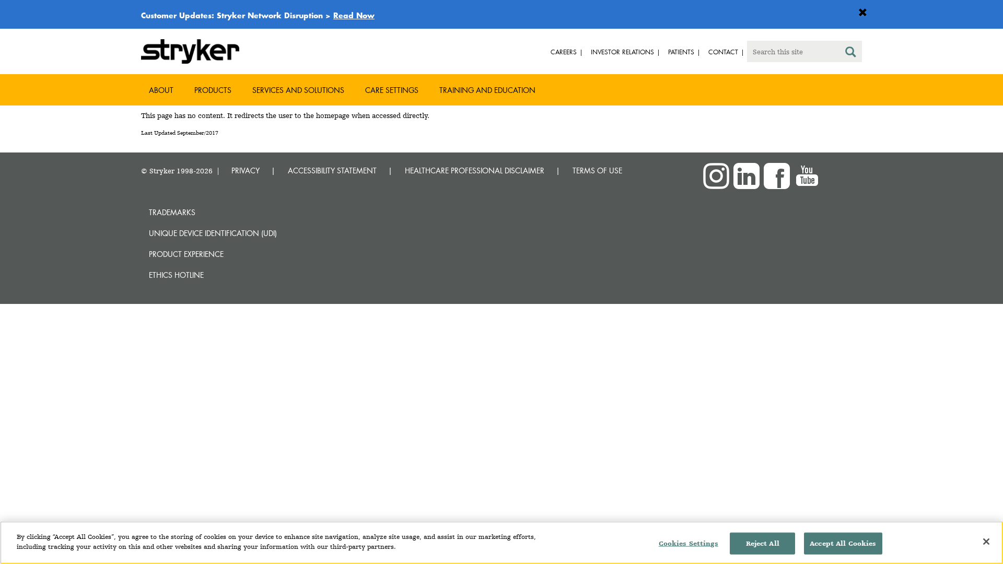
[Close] (986, 541)
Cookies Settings (688, 543)
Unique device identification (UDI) (213, 233)
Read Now (354, 15)
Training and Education (487, 90)
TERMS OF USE (597, 170)
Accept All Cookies (843, 543)
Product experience (186, 254)
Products (212, 90)
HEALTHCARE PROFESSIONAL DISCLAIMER (474, 170)
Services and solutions (298, 90)
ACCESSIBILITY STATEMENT (332, 170)
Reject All (762, 543)
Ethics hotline (176, 275)
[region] (501, 542)
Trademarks (172, 212)
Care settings (391, 90)
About (161, 90)
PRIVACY (245, 170)
